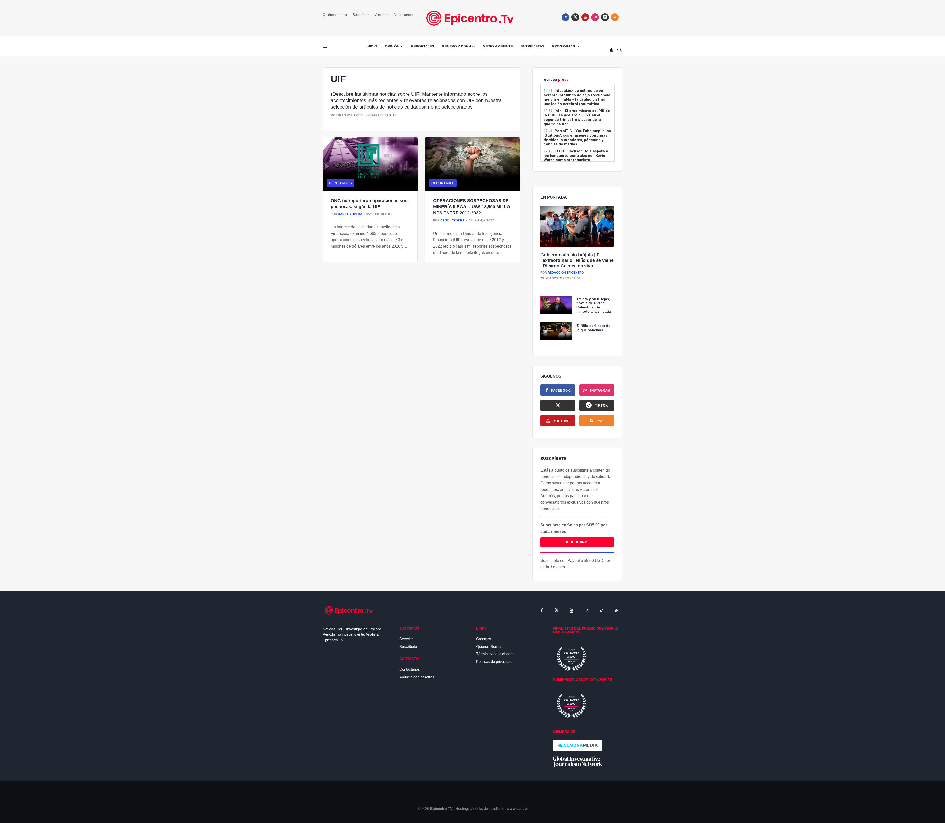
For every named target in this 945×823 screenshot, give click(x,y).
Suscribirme (577, 542)
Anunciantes (403, 14)
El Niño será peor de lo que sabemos (593, 328)
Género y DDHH (456, 46)
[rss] (605, 17)
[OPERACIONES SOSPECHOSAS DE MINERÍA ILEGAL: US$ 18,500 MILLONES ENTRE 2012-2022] (472, 163)
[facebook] (565, 17)
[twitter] (575, 17)
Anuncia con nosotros (416, 677)
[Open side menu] (325, 47)
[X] (557, 405)
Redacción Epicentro (566, 272)
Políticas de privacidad (494, 661)
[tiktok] (601, 610)
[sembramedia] (577, 745)
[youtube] (585, 17)
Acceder (381, 14)
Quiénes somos (335, 14)
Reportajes (422, 46)
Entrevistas (532, 46)
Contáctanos (409, 669)
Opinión (392, 46)
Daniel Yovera (350, 214)
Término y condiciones (494, 654)
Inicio (371, 46)
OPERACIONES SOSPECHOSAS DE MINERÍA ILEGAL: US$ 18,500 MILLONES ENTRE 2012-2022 (472, 206)
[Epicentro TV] (472, 18)
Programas (563, 46)
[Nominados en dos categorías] (571, 705)
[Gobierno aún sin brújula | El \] (577, 227)
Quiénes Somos (489, 646)
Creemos (483, 639)
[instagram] (595, 17)
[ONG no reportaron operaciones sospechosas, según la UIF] (370, 163)
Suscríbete (361, 14)
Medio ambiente (498, 46)
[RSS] (616, 610)
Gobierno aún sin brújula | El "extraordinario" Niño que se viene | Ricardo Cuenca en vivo (577, 260)
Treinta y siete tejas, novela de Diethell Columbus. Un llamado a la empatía (593, 305)
